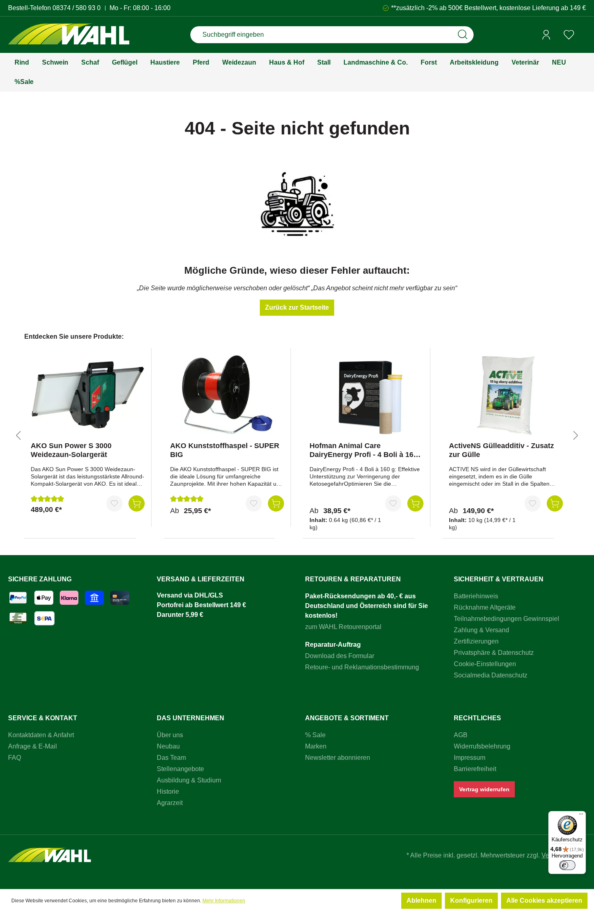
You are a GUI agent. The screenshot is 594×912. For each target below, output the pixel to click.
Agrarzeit (170, 802)
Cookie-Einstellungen (485, 663)
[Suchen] (463, 34)
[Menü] (581, 816)
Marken (315, 746)
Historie (168, 791)
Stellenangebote (180, 768)
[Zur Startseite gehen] (68, 34)
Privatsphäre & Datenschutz (494, 652)
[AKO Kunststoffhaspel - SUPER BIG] (227, 394)
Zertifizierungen (476, 641)
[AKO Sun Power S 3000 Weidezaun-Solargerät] (88, 394)
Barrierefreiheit (475, 768)
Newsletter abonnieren (337, 757)
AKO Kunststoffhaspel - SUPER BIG (224, 450)
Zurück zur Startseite (297, 307)
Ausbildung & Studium (189, 780)
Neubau (168, 746)
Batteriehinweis (476, 596)
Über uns (170, 735)
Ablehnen (421, 900)
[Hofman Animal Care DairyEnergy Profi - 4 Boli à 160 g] (366, 394)
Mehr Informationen (223, 901)
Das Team (171, 757)
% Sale (315, 735)
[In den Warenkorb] (136, 503)
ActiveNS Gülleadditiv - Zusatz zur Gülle (501, 450)
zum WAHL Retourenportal (343, 626)
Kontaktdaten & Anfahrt (41, 735)
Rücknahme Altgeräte (485, 607)
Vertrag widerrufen (484, 789)
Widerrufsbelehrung (482, 746)
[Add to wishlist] (114, 503)
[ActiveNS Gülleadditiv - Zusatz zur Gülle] (506, 394)
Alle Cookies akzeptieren (544, 900)
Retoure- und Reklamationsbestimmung (362, 667)
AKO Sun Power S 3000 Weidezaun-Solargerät (71, 450)
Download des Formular (339, 655)
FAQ (14, 757)
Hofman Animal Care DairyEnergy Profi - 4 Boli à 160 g (363, 450)
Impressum (469, 757)
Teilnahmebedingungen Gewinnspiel (506, 618)
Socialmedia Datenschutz (490, 675)
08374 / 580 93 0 (77, 7)
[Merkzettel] (569, 34)
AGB (461, 735)
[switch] (567, 865)
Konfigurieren (471, 900)
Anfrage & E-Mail (32, 746)
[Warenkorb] (583, 35)
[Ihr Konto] (546, 34)
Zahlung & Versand (481, 630)
